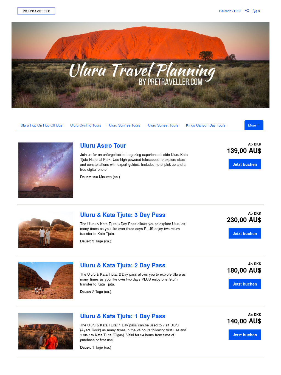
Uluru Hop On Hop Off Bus (42, 125)
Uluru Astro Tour (103, 145)
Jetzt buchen (245, 164)
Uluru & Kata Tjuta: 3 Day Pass (122, 214)
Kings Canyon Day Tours (206, 125)
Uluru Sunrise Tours (124, 125)
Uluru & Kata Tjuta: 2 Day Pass (122, 265)
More (252, 125)
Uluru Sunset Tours (163, 125)
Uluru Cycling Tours (85, 125)
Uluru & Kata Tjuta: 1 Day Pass (122, 316)
